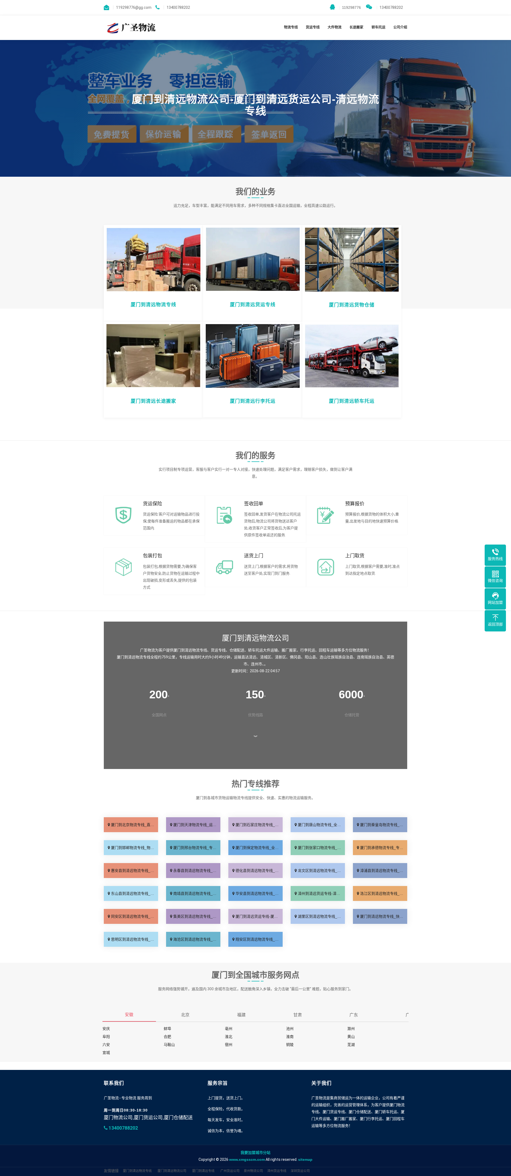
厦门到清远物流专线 (137, 1171)
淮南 (290, 1036)
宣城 (106, 1052)
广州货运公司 (230, 1171)
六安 (106, 1044)
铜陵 (290, 1044)
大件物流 (334, 27)
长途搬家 (356, 27)
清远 (252, 657)
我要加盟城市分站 (255, 1152)
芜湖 (351, 1044)
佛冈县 (295, 657)
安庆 (106, 1028)
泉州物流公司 (253, 1171)
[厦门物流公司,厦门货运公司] (130, 27)
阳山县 (310, 657)
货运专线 (313, 27)
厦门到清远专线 (203, 1171)
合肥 (167, 1036)
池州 (290, 1028)
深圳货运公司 (300, 1171)
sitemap (305, 1159)
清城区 (265, 657)
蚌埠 (167, 1028)
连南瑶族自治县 (370, 657)
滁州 (351, 1028)
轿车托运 (378, 27)
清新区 (280, 657)
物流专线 (291, 27)
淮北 (228, 1036)
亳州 (228, 1028)
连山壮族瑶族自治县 (336, 657)
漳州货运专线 (276, 1171)
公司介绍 (400, 27)
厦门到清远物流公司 (172, 1171)
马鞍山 (169, 1044)
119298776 (350, 7)
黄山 (351, 1036)
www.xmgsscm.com (247, 1159)
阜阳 (106, 1036)
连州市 (256, 664)
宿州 (228, 1044)
